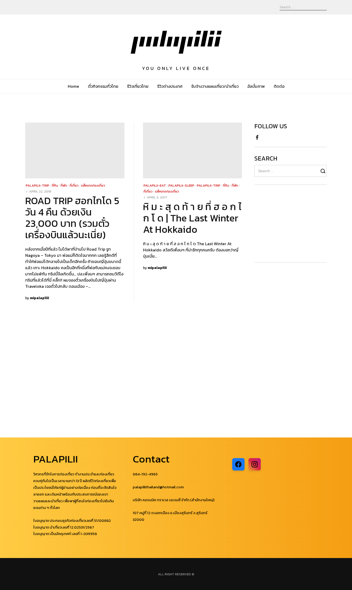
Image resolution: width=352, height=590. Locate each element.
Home (73, 86)
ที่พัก (64, 185)
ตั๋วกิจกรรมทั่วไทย (103, 86)
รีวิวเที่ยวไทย (137, 86)
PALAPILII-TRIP (37, 185)
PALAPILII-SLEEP (181, 185)
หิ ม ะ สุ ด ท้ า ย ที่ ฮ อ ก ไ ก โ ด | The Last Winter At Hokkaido (192, 218)
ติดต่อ (279, 86)
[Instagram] (254, 464)
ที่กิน (55, 185)
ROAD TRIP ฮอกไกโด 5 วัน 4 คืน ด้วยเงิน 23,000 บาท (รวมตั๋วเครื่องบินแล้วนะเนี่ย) (72, 217)
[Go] (324, 171)
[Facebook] (257, 136)
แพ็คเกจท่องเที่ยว (93, 185)
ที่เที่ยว (74, 185)
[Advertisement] (285, 223)
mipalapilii (39, 297)
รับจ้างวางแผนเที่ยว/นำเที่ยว (215, 86)
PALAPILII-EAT (155, 185)
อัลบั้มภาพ (256, 86)
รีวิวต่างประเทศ (169, 86)
